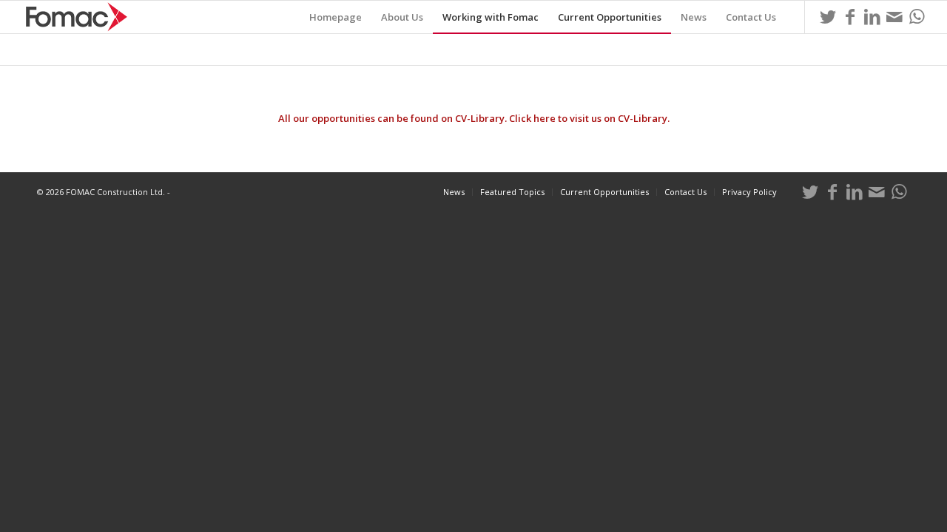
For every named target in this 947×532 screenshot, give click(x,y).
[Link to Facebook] (850, 16)
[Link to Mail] (894, 16)
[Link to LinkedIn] (872, 16)
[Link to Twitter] (828, 16)
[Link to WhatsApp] (917, 16)
